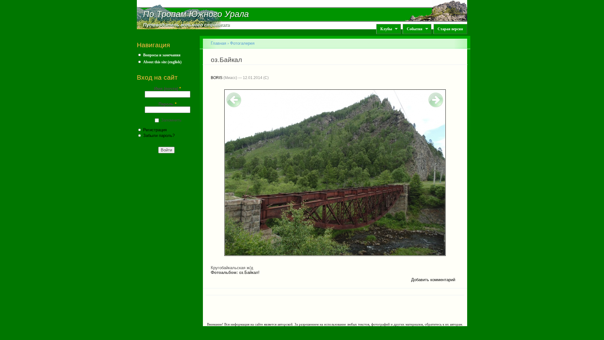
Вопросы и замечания (162, 55)
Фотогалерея (242, 43)
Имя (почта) (167, 88)
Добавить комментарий (433, 279)
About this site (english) (162, 62)
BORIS (216, 78)
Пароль (167, 104)
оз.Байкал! (249, 272)
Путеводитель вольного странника (186, 24)
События (412, 29)
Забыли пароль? (159, 135)
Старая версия (450, 29)
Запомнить (171, 120)
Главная (218, 43)
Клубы (384, 29)
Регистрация (155, 130)
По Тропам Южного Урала (196, 14)
